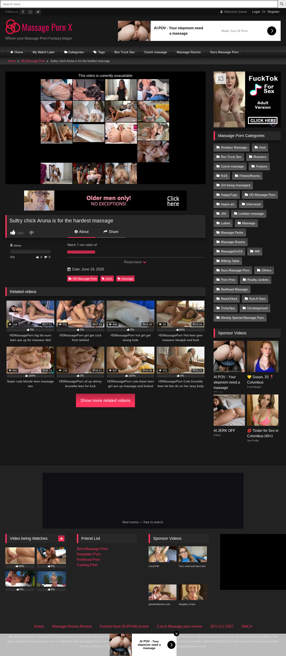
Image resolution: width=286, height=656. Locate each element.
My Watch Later (44, 52)
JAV (223, 213)
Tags (101, 52)
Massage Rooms (189, 52)
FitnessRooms (250, 175)
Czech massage (155, 52)
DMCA (247, 626)
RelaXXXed (229, 298)
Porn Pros (228, 279)
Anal (262, 147)
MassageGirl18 (231, 251)
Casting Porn (87, 565)
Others (266, 270)
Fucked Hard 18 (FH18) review (124, 626)
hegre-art (227, 204)
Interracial (253, 204)
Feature (261, 166)
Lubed (225, 223)
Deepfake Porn (89, 554)
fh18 (224, 175)
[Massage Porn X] (38, 27)
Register (274, 11)
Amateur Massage (234, 147)
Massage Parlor (232, 232)
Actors (39, 626)
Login (256, 11)
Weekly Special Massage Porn (242, 317)
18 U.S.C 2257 (221, 626)
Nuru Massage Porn (224, 52)
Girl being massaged (235, 185)
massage (127, 278)
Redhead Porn (88, 559)
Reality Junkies (258, 279)
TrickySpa (228, 308)
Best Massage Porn (92, 549)
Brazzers (260, 156)
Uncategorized (257, 308)
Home (19, 52)
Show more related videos (105, 400)
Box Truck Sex (124, 52)
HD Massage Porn (33, 61)
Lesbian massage (251, 213)
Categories (76, 52)
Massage (248, 223)
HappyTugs (229, 194)
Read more (133, 262)
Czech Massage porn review (179, 626)
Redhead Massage (234, 289)
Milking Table (230, 261)
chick (108, 278)
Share (113, 232)
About (83, 232)
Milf (257, 251)
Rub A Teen (257, 298)
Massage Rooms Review (72, 626)
